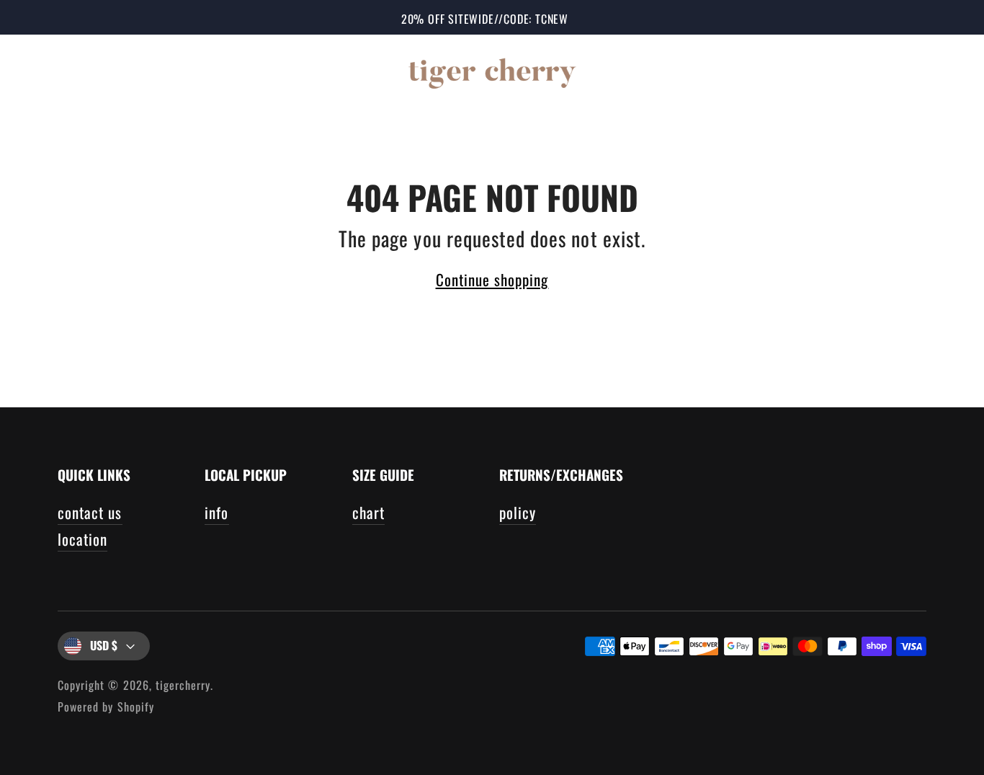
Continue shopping (492, 279)
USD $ (103, 645)
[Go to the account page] (899, 70)
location (82, 539)
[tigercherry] (492, 71)
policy (517, 512)
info (216, 512)
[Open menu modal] (42, 70)
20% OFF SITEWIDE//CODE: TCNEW (484, 18)
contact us (90, 512)
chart (368, 512)
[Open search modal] (856, 70)
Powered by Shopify (106, 706)
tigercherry (183, 685)
